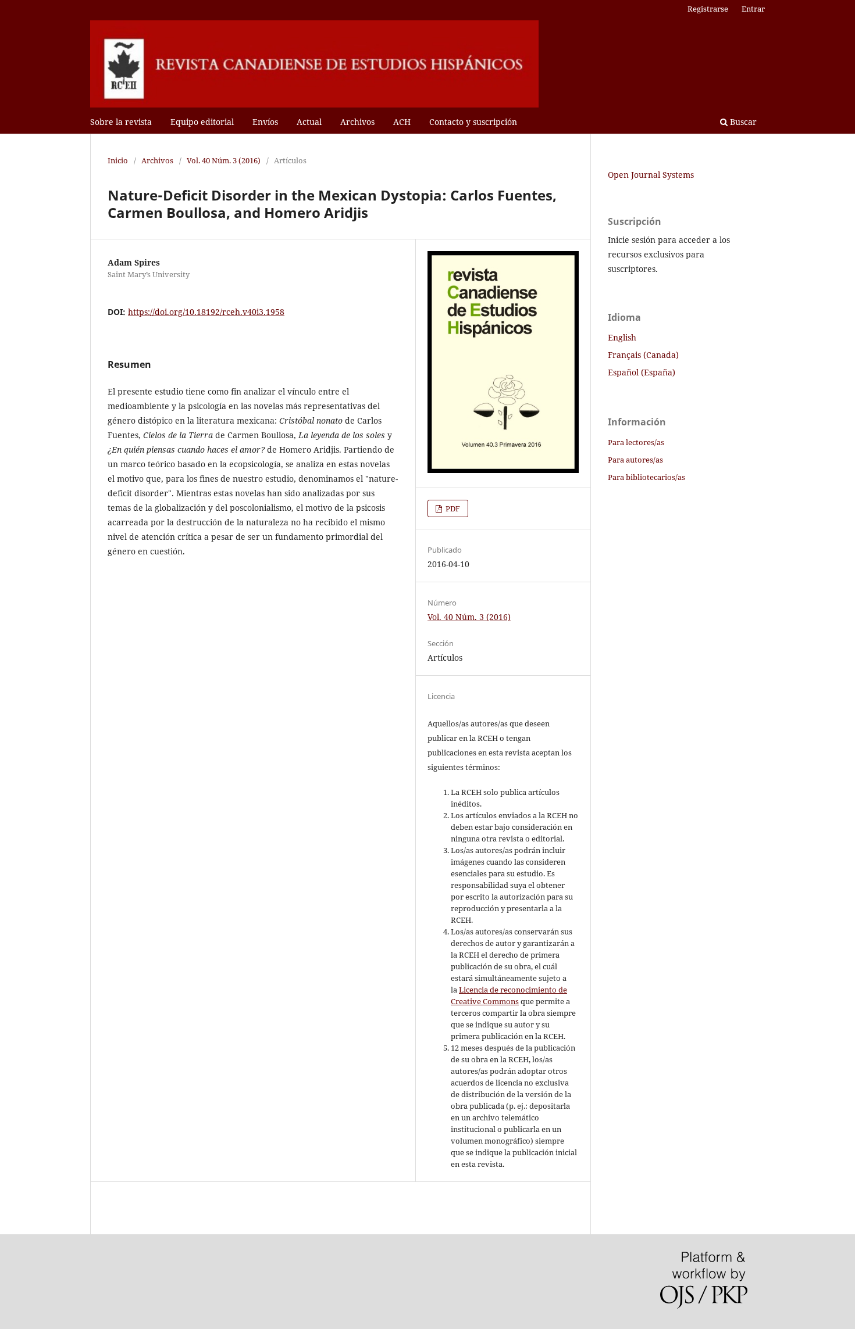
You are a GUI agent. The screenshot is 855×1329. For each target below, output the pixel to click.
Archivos (357, 121)
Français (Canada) (643, 354)
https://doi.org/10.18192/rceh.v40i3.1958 (206, 311)
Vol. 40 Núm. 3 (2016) (224, 160)
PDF (452, 508)
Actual (309, 121)
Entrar (753, 8)
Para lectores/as (636, 442)
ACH (402, 121)
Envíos (265, 121)
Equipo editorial (202, 121)
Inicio (118, 160)
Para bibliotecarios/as (646, 477)
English (622, 337)
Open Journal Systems (651, 174)
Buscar (742, 121)
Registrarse (707, 8)
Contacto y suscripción (473, 121)
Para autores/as (635, 459)
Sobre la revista (121, 121)
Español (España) (641, 372)
